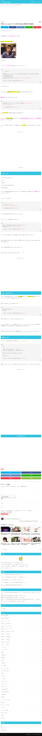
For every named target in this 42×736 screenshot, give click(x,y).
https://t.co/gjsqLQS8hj (28, 103)
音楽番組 (3, 694)
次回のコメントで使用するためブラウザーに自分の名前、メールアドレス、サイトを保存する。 (17, 510)
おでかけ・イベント (5, 620)
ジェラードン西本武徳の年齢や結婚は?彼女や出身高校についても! (13, 574)
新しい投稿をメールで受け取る (7, 512)
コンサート (3, 647)
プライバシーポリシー (4, 734)
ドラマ (3, 678)
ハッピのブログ (5, 2)
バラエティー (4, 681)
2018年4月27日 (16, 208)
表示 (22, 167)
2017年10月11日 (23, 358)
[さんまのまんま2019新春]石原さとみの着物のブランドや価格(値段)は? (14, 577)
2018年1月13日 (22, 313)
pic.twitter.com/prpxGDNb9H (8, 104)
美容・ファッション (5, 704)
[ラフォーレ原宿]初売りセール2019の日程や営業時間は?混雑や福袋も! (14, 582)
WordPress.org (3, 730)
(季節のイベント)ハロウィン (6, 628)
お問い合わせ (33, 1)
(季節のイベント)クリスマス (6, 626)
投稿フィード (3, 726)
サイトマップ (39, 1)
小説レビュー (4, 683)
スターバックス (4, 668)
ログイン (2, 725)
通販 (2, 715)
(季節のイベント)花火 (5, 641)
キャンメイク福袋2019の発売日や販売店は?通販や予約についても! (11, 592)
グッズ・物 (3, 665)
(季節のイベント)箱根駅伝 (6, 636)
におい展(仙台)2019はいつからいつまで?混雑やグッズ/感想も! (12, 579)
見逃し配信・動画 (5, 691)
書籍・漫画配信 (4, 689)
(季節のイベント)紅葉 (5, 639)
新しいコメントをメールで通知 (7, 511)
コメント (2, 487)
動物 (2, 652)
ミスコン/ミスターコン (5, 699)
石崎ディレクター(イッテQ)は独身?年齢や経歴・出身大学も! (10, 601)
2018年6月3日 (22, 80)
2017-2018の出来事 (5, 615)
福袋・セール (4, 712)
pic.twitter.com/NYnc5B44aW (25, 77)
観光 (2, 660)
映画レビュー (4, 686)
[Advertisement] (21, 13)
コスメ (3, 707)
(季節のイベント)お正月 (5, 623)
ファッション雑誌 (4, 710)
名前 (2, 499)
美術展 (3, 657)
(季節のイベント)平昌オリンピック (7, 631)
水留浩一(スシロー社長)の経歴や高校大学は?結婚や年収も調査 (11, 599)
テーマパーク (4, 649)
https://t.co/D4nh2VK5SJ (15, 226)
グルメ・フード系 (5, 644)
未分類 (2, 702)
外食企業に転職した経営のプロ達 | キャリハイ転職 (30, 599)
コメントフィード (4, 728)
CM (2, 673)
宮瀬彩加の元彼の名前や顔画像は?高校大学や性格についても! (11, 595)
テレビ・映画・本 (5, 670)
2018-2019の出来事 (5, 618)
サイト (2, 506)
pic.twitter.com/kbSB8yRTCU (12, 205)
